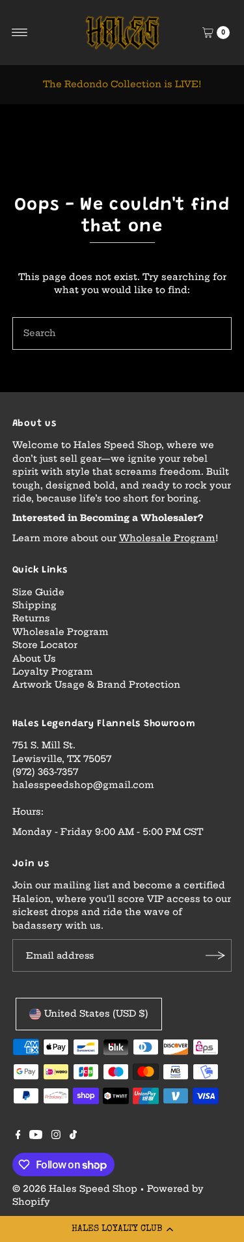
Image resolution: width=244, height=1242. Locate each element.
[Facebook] (18, 1136)
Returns (31, 618)
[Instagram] (56, 1136)
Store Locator (44, 645)
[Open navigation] (20, 32)
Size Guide (38, 592)
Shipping (34, 605)
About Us (34, 658)
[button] (122, 1229)
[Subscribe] (215, 955)
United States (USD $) (96, 1013)
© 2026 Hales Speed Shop (74, 1188)
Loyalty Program (52, 671)
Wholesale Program (167, 538)
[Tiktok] (73, 1136)
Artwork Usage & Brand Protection (96, 684)
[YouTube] (35, 1136)
